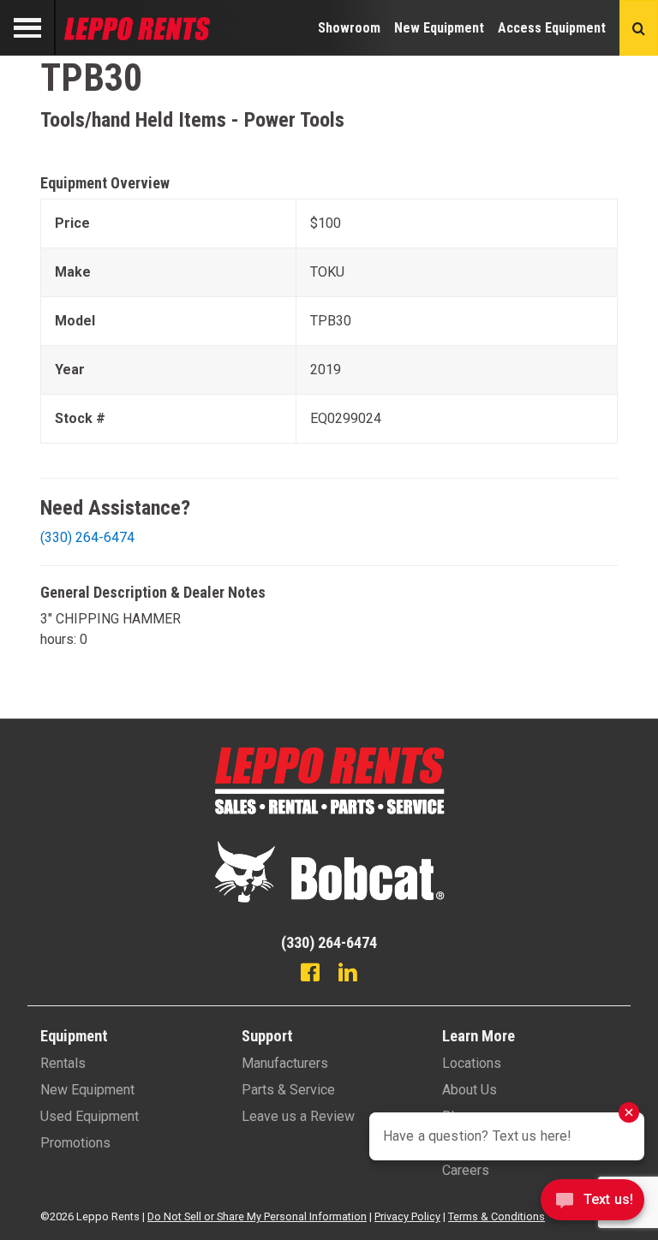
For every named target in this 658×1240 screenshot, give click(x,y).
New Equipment (439, 28)
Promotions (75, 1143)
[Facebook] (310, 975)
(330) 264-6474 (87, 537)
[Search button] (638, 28)
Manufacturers (285, 1063)
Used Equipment (89, 1116)
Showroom (349, 28)
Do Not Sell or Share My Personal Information (257, 1216)
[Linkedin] (348, 975)
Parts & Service (288, 1090)
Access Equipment (552, 28)
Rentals (63, 1063)
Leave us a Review (298, 1116)
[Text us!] (592, 1204)
